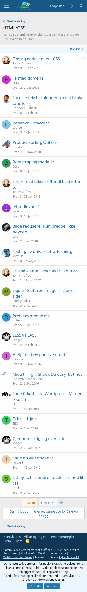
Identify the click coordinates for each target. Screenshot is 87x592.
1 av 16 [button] (30, 502)
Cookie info (28, 553)
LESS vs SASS (24, 335)
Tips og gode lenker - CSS (36, 58)
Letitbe (17, 127)
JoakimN (18, 211)
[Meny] (6, 6)
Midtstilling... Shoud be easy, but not (47, 374)
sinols (16, 488)
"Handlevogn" (26, 206)
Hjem (18, 541)
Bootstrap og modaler (33, 161)
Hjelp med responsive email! (40, 354)
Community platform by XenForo (41, 549)
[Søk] (81, 5)
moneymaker (21, 301)
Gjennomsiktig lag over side (39, 438)
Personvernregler (61, 536)
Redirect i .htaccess (31, 123)
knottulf (18, 256)
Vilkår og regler (35, 536)
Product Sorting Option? (35, 142)
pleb (15, 404)
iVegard (18, 463)
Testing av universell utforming (42, 251)
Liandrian (19, 147)
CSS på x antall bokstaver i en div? (45, 271)
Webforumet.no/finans (17, 557)
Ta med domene (28, 78)
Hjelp (7, 541)
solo (15, 236)
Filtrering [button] (74, 49)
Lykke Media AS (69, 557)
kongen (17, 340)
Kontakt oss (12, 536)
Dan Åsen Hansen (25, 108)
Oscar (17, 166)
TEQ (15, 424)
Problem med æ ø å (31, 315)
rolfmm (17, 320)
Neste (45, 502)
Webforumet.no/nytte (52, 553)
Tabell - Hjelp (25, 419)
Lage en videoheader (33, 458)
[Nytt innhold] (71, 5)
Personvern (10, 553)
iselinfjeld (19, 359)
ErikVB (17, 83)
